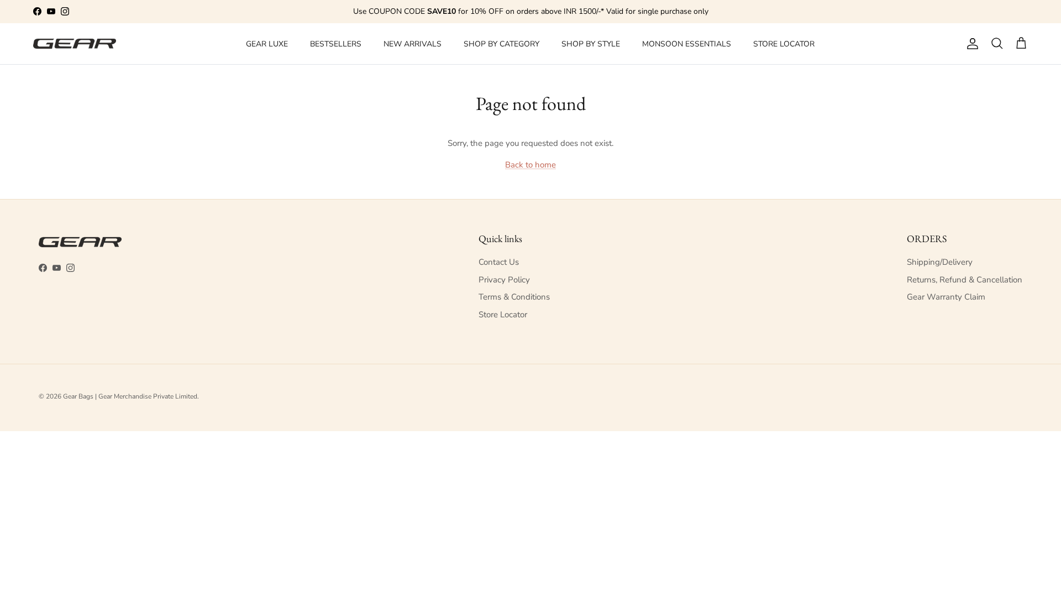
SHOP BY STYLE (590, 44)
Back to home (530, 164)
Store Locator (503, 314)
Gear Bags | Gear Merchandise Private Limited (130, 396)
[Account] (970, 43)
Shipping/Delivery (940, 262)
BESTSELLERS (335, 44)
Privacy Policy (504, 279)
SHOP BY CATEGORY (501, 44)
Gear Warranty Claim (946, 296)
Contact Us (499, 262)
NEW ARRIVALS (413, 44)
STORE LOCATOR (784, 44)
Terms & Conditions (514, 296)
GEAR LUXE (267, 44)
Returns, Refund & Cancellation (964, 279)
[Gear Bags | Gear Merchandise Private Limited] (74, 43)
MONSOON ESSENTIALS (686, 44)
